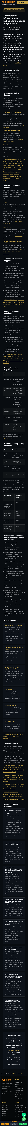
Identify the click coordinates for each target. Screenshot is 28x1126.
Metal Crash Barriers (20, 1098)
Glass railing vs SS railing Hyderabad (13, 302)
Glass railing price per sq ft (15, 165)
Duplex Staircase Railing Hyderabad (14, 799)
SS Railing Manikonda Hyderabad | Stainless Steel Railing (13, 736)
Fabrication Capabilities (5, 1108)
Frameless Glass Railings (19, 1091)
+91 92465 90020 (19, 1105)
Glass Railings (18, 1086)
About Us (4, 1105)
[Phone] (24, 1115)
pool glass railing (15, 174)
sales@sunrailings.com (20, 1107)
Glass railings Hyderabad (11, 159)
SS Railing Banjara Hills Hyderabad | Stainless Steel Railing (13, 779)
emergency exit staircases (10, 176)
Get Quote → (22, 2)
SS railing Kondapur (15, 767)
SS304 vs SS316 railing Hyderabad (14, 300)
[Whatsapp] (24, 1119)
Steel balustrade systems (10, 167)
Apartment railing (15, 358)
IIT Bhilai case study (16, 1074)
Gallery (4, 1113)
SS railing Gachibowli (10, 765)
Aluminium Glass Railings (19, 1095)
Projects (4, 1111)
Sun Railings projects (10, 734)
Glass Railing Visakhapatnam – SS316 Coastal (12, 170)
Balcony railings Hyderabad (12, 354)
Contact (4, 1115)
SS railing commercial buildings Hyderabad (13, 356)
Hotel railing (10, 141)
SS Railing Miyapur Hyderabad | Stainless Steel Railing (13, 361)
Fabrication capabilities (9, 439)
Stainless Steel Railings (18, 1083)
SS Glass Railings (19, 1088)
